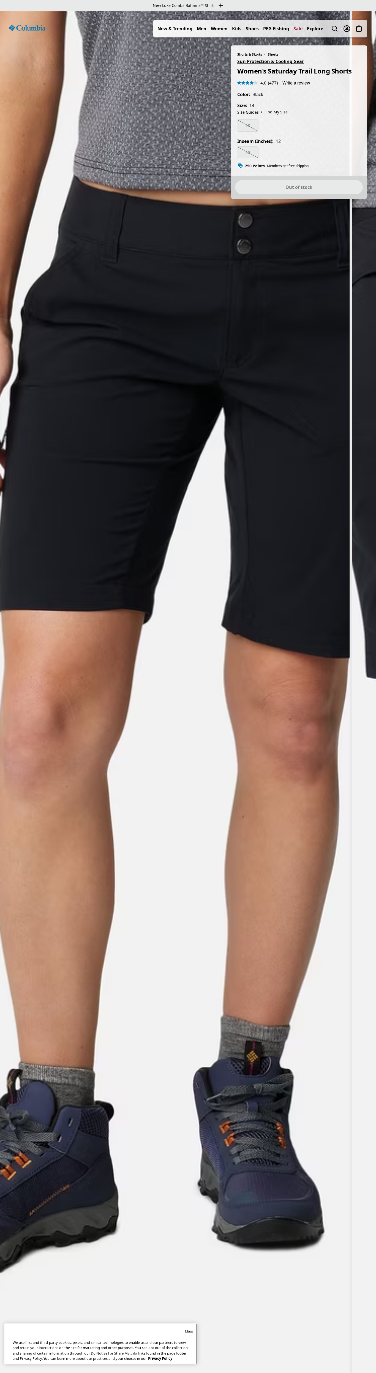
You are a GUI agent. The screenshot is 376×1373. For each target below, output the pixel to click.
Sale (298, 29)
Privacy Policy (160, 1358)
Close (189, 1331)
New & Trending (174, 29)
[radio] (247, 125)
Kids (236, 29)
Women (219, 29)
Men (201, 29)
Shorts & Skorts (249, 54)
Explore (315, 29)
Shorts (273, 54)
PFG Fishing (276, 29)
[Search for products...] (335, 29)
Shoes (252, 29)
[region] (188, 692)
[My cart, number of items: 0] (359, 29)
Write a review (296, 83)
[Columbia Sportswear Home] (27, 27)
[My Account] (347, 29)
